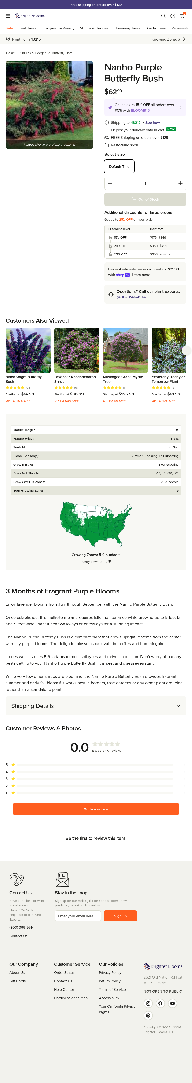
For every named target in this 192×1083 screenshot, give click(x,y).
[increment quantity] (180, 183)
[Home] (30, 16)
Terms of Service (112, 989)
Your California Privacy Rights (117, 1009)
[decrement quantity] (110, 183)
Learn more (141, 275)
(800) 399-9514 (131, 297)
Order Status (64, 972)
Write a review (96, 809)
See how (152, 122)
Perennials (179, 28)
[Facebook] (160, 1003)
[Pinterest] (148, 1015)
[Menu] (9, 16)
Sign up (120, 916)
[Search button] (163, 16)
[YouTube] (172, 1003)
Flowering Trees (127, 28)
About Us (17, 972)
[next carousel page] (186, 350)
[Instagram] (148, 1003)
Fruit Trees (27, 28)
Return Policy (110, 981)
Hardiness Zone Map (71, 998)
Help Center (64, 989)
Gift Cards (17, 981)
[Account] (173, 16)
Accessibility (109, 998)
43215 (136, 122)
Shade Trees (156, 28)
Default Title (119, 166)
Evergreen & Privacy (58, 28)
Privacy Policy (110, 972)
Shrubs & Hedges (94, 28)
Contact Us (18, 936)
